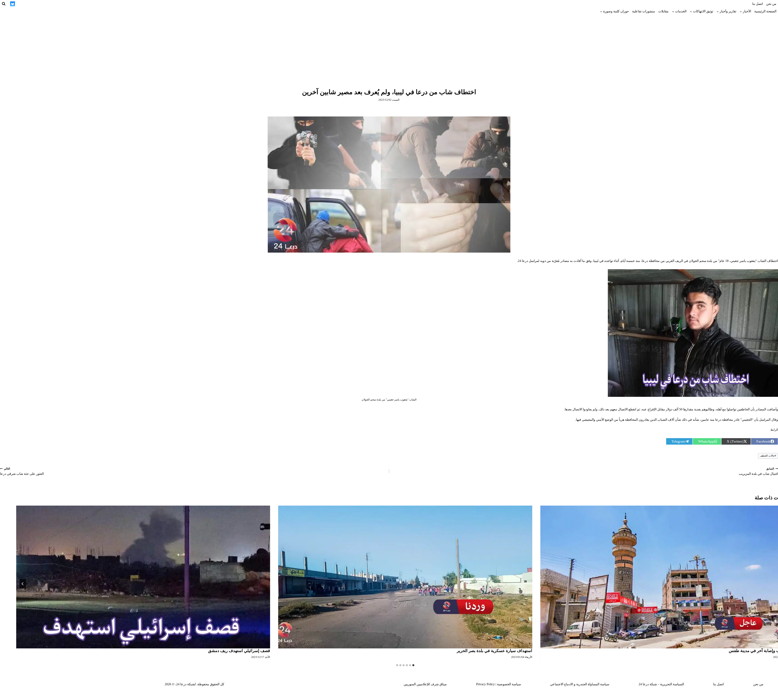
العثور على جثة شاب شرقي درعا (22, 471)
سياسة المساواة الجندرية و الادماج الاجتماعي (579, 684)
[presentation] (405, 577)
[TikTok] (57, 4)
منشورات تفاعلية (643, 11)
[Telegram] (50, 4)
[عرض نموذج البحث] (3, 3)
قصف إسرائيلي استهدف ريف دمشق (239, 650)
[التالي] (22, 584)
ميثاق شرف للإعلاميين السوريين (425, 684)
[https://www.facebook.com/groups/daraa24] (42, 4)
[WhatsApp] (27, 4)
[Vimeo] (20, 4)
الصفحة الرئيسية (765, 11)
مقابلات (663, 11)
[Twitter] (72, 4)
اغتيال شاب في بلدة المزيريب (758, 471)
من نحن (771, 3)
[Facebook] (79, 4)
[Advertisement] (389, 45)
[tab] (413, 665)
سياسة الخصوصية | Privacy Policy (498, 684)
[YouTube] (35, 4)
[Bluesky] (12, 4)
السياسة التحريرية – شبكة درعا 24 (661, 684)
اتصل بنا (757, 3)
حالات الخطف (768, 455)
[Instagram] (65, 4)
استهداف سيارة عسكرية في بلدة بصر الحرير (494, 650)
